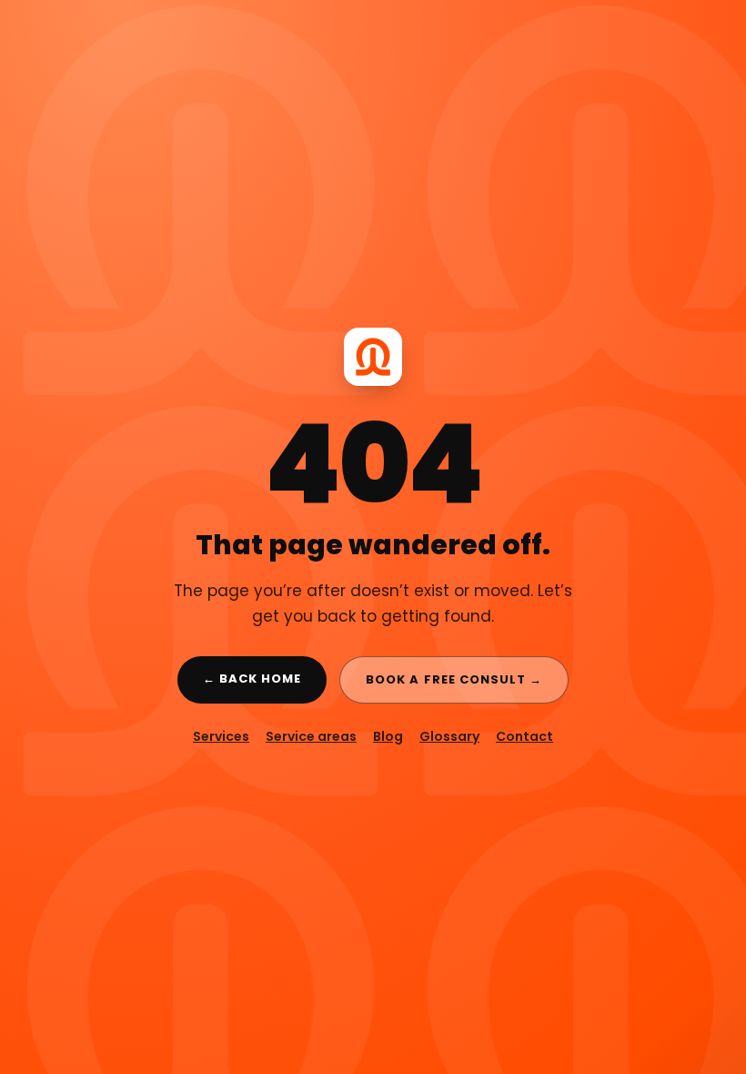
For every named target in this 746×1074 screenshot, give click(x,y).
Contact (524, 736)
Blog (388, 736)
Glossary (449, 736)
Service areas (311, 736)
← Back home (252, 678)
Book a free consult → (454, 679)
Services (221, 736)
